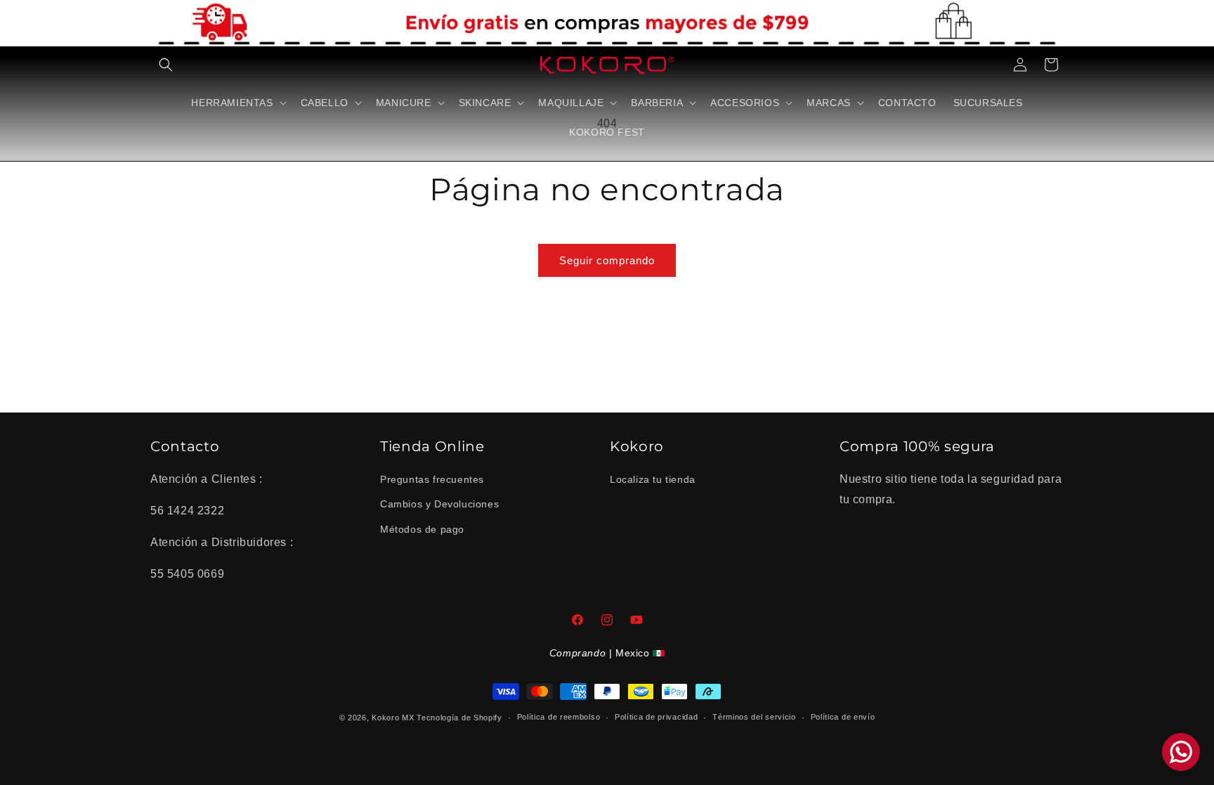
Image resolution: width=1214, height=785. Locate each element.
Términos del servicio (754, 717)
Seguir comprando (607, 260)
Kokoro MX (393, 717)
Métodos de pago (422, 529)
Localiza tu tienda (653, 479)
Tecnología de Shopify (459, 717)
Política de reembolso (559, 717)
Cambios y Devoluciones (439, 504)
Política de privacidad (656, 717)
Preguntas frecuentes (432, 479)
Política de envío (843, 717)
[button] (165, 64)
